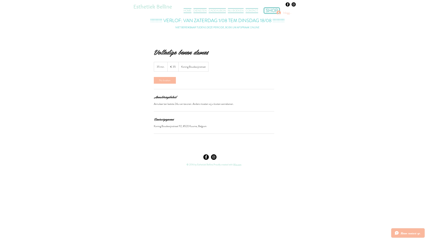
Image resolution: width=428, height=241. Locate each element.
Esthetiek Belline (152, 6)
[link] (165, 80)
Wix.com (237, 164)
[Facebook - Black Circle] (288, 4)
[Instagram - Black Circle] (294, 4)
